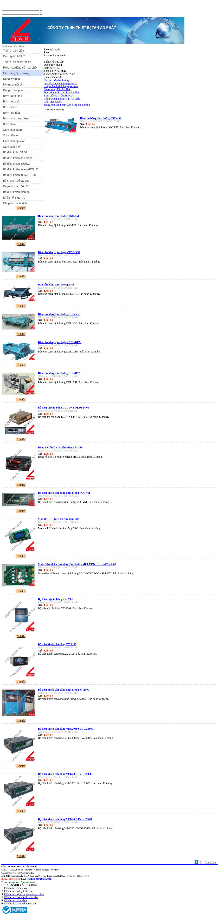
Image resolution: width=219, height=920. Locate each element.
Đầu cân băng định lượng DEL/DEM (59, 342)
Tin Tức (39, 7)
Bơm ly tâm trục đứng (16, 118)
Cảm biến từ (10, 135)
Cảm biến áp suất (13, 141)
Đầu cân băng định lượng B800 (56, 284)
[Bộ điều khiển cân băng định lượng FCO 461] (19, 506)
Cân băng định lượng (16, 73)
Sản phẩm (60, 104)
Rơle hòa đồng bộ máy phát (20, 67)
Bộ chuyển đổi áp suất (16, 180)
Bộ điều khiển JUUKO (16, 163)
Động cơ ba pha (13, 90)
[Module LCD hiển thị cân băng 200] (19, 551)
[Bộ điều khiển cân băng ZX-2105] (19, 677)
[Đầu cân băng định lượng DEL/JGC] (19, 329)
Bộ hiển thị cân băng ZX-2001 (55, 599)
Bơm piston (10, 107)
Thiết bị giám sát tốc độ (17, 61)
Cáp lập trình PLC (14, 56)
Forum (64, 7)
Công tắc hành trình (15, 203)
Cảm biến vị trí (12, 146)
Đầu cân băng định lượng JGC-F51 (58, 216)
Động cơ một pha (13, 84)
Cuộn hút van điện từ (15, 187)
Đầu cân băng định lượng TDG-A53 (59, 252)
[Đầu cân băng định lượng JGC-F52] (61, 133)
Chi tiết (21, 207)
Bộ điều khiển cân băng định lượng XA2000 (63, 689)
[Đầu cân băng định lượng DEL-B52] (19, 395)
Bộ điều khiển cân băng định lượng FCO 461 (64, 492)
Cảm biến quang (13, 129)
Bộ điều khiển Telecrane (18, 158)
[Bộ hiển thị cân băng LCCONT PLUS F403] (19, 435)
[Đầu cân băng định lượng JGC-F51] (19, 240)
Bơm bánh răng (12, 95)
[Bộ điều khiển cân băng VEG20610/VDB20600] (19, 852)
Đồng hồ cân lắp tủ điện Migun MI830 (60, 447)
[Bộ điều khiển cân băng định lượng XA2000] (19, 716)
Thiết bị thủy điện (12, 51)
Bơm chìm (9, 124)
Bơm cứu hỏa (11, 112)
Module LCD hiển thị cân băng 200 (58, 518)
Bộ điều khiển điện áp (16, 192)
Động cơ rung (10, 79)
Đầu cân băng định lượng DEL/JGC (59, 314)
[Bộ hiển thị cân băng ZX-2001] (19, 632)
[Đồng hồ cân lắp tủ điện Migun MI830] (19, 480)
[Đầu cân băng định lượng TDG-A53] (19, 272)
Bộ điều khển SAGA (15, 152)
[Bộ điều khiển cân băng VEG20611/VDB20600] (19, 806)
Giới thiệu (24, 7)
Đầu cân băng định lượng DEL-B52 (59, 373)
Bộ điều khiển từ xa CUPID (19, 175)
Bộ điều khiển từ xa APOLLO (20, 169)
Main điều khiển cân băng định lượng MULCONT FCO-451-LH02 (77, 564)
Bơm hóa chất (10, 102)
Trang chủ (8, 7)
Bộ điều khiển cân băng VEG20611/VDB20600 (65, 773)
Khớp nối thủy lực (14, 197)
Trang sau (210, 862)
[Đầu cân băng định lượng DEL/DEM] (19, 360)
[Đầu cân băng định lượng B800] (19, 301)
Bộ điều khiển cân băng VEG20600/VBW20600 (65, 728)
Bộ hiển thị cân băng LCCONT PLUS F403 (63, 407)
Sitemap (77, 7)
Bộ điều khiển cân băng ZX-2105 (57, 644)
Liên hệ (52, 7)
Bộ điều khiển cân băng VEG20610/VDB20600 (65, 819)
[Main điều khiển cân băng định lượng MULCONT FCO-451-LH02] (19, 586)
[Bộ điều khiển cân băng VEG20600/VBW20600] (19, 761)
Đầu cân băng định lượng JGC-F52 (100, 118)
